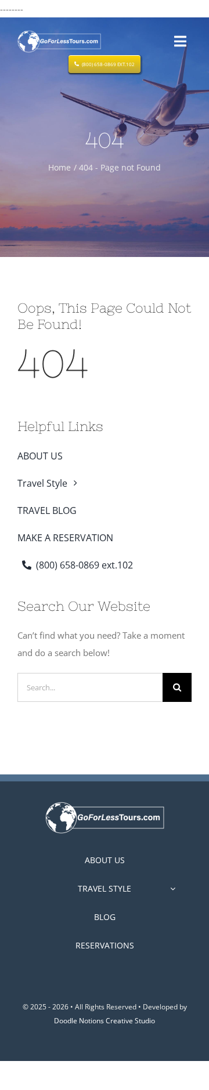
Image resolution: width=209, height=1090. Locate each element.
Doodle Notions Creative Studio (104, 1021)
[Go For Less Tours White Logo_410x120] (104, 804)
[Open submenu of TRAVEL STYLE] (173, 889)
